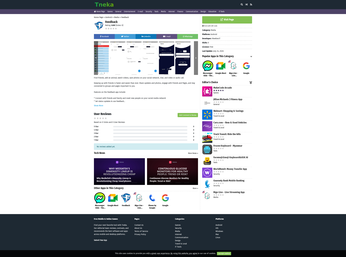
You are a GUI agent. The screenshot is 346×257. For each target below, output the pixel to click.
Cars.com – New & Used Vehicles (230, 122)
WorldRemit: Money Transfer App (230, 169)
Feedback (125, 17)
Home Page (100, 11)
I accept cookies (224, 253)
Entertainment (129, 11)
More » (195, 188)
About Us (138, 228)
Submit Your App (100, 240)
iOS (217, 228)
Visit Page (228, 19)
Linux (218, 237)
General (118, 11)
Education (212, 11)
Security (149, 11)
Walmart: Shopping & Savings (228, 111)
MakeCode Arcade (222, 87)
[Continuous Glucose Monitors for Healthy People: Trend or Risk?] (172, 171)
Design (203, 11)
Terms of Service (141, 231)
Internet (171, 11)
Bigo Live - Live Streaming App (229, 192)
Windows (219, 231)
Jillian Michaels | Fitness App (227, 99)
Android (108, 17)
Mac (217, 234)
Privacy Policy (140, 234)
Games (110, 11)
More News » (193, 153)
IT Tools (221, 11)
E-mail (140, 11)
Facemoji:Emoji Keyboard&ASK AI (230, 157)
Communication (192, 11)
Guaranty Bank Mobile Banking (228, 180)
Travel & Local (181, 243)
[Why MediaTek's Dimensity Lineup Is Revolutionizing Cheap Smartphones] (119, 171)
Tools (156, 11)
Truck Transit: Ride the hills (227, 134)
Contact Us (138, 225)
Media (163, 11)
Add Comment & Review (187, 115)
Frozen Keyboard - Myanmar (227, 145)
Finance (180, 11)
